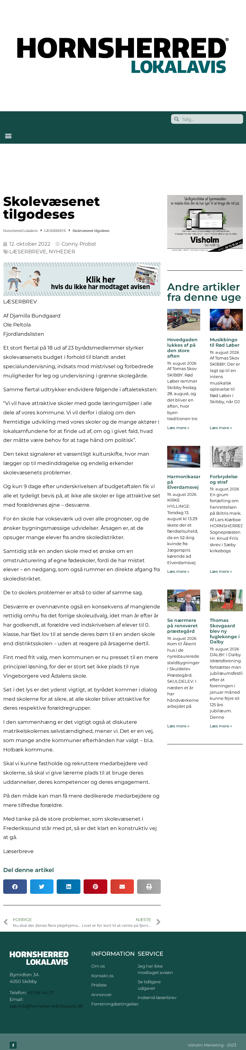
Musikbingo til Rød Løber (225, 342)
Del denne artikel (28, 870)
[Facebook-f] (13, 1045)
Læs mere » (178, 427)
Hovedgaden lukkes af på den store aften (182, 348)
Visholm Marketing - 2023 (212, 1045)
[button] (8, 135)
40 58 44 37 (41, 992)
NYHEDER (62, 252)
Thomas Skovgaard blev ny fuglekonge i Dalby (225, 631)
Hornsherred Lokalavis (20, 231)
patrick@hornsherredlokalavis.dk (46, 1006)
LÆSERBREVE (55, 231)
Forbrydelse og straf (224, 479)
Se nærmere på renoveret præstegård (182, 625)
